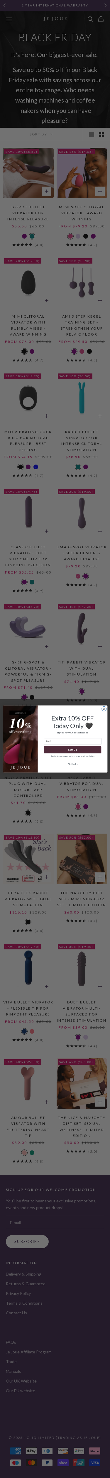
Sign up (72, 749)
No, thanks (72, 764)
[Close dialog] (103, 708)
